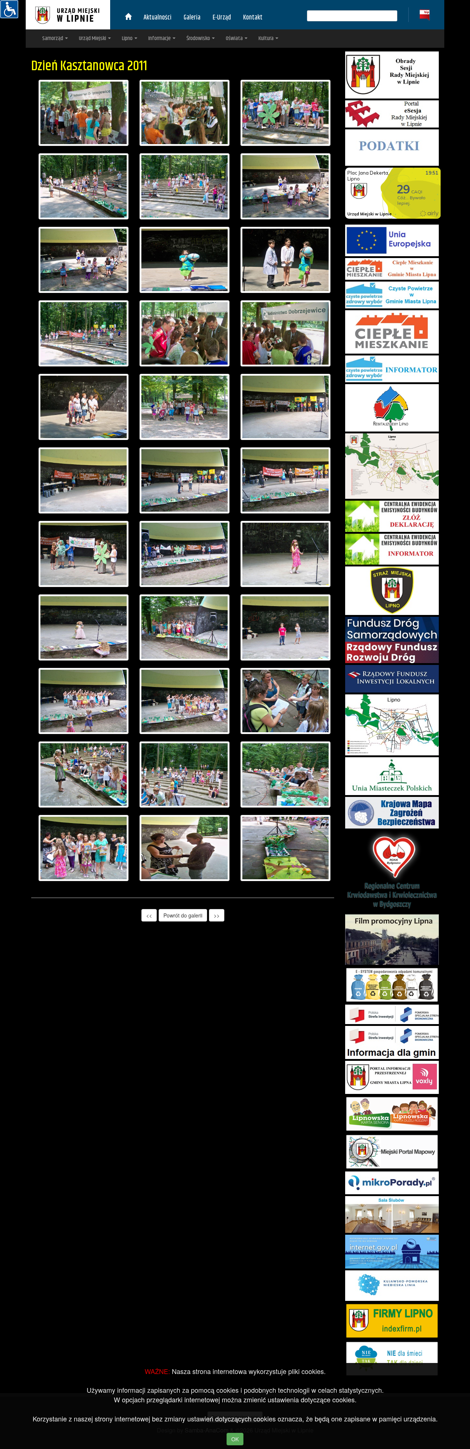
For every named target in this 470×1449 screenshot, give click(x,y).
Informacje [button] (160, 38)
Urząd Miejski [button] (93, 38)
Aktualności (157, 17)
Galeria (192, 17)
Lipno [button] (128, 38)
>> (217, 915)
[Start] (128, 17)
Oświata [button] (235, 38)
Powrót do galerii (182, 915)
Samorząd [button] (53, 38)
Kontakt (253, 17)
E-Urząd (222, 17)
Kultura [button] (266, 38)
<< (149, 915)
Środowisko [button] (199, 38)
